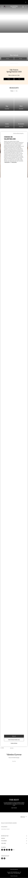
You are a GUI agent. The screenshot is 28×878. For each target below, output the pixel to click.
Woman (9, 78)
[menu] (26, 7)
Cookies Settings (14, 743)
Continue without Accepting (18, 133)
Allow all (14, 736)
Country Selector (4, 826)
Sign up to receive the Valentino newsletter (9, 822)
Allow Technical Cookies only (14, 739)
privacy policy (14, 162)
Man (19, 78)
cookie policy (6, 162)
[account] (2, 7)
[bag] (23, 7)
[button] (14, 836)
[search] (5, 7)
